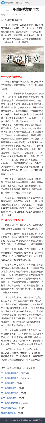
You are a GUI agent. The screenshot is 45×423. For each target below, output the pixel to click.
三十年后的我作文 (9, 383)
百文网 (19, 2)
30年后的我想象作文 (10, 408)
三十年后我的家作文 (10, 388)
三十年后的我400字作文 (11, 403)
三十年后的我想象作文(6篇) (13, 378)
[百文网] (3, 3)
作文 (27, 2)
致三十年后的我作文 (10, 398)
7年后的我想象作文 (9, 413)
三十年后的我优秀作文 (11, 393)
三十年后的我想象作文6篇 (12, 373)
